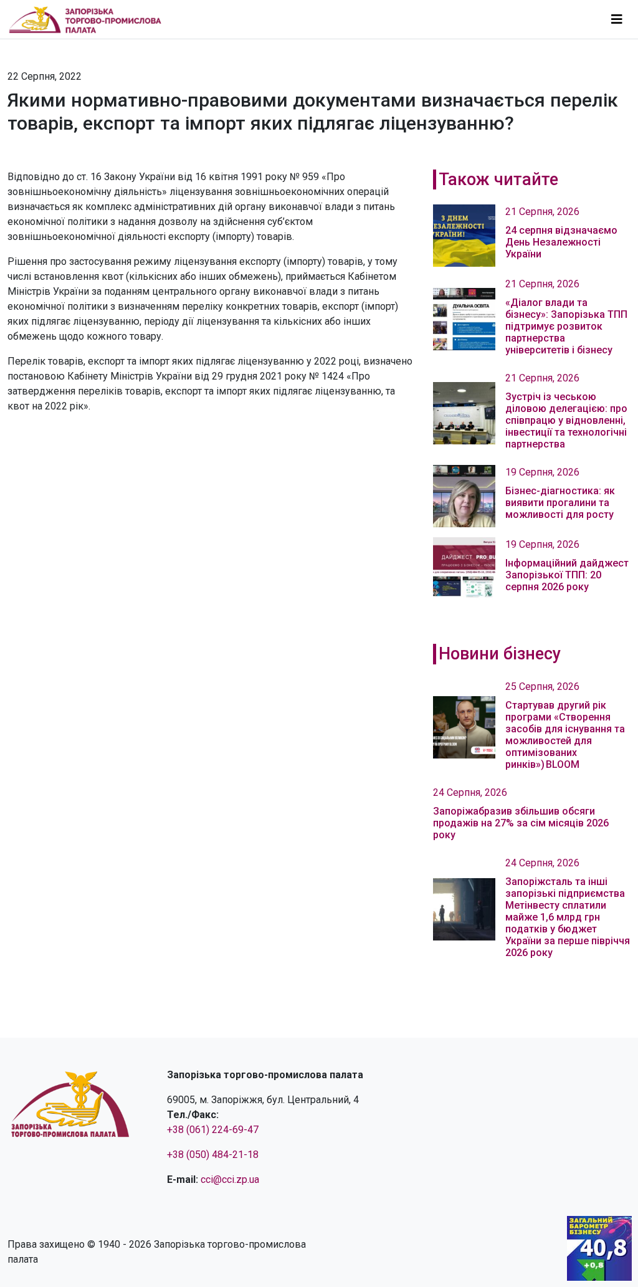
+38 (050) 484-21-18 (213, 1154)
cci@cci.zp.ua (230, 1179)
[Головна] (90, 19)
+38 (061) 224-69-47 (213, 1130)
